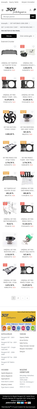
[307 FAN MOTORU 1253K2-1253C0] (9, 117)
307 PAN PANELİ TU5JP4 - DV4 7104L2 (27, 159)
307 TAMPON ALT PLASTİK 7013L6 (10, 189)
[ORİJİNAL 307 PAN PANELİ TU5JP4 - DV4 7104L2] (9, 84)
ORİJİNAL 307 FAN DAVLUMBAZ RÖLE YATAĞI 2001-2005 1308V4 (27, 189)
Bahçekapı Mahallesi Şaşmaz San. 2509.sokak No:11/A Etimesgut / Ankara (27, 380)
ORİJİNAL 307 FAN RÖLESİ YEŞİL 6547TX (27, 251)
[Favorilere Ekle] (15, 46)
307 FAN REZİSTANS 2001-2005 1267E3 (27, 128)
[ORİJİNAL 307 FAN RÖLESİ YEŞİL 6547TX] (27, 239)
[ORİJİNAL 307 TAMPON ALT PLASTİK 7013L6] (9, 52)
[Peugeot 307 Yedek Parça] (16, 10)
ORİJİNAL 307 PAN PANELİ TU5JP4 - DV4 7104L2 (9, 96)
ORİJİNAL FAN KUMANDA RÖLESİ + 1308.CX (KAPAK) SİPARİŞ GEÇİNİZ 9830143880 (28, 64)
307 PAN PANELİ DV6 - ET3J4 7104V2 (10, 159)
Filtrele (9, 36)
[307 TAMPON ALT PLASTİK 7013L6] (9, 178)
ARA (32, 17)
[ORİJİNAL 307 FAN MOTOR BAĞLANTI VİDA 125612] (9, 209)
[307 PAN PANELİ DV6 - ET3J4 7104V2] (9, 147)
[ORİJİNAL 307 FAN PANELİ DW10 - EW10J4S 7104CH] (28, 84)
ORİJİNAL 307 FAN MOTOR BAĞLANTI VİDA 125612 (9, 220)
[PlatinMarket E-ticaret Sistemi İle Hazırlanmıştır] (11, 403)
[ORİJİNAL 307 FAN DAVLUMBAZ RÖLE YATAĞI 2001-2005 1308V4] (27, 178)
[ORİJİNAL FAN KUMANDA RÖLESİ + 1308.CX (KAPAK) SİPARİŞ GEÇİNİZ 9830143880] (28, 52)
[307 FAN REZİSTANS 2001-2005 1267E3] (27, 117)
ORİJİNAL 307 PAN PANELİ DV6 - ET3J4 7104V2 (9, 281)
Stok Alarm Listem (7, 382)
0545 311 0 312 (25, 387)
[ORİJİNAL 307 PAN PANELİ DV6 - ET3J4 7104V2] (9, 270)
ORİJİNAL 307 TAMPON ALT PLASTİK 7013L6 (9, 64)
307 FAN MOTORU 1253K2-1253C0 (10, 128)
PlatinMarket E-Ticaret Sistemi (12, 407)
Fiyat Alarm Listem (7, 387)
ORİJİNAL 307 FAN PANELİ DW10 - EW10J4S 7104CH (28, 96)
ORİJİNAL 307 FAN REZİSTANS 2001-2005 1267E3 (10, 251)
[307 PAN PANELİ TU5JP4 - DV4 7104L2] (27, 147)
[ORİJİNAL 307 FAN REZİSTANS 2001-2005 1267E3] (9, 239)
